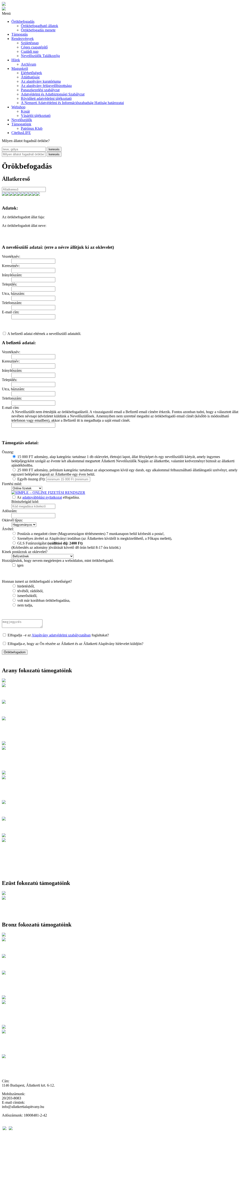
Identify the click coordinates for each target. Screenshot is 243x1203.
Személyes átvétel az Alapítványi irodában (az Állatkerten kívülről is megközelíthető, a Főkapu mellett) (94, 538)
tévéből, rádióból (29, 591)
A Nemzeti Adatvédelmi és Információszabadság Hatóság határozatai (72, 103)
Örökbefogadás (22, 21)
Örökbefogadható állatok (39, 26)
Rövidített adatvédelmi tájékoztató (46, 98)
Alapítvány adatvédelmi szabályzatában (61, 635)
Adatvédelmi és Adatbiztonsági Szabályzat (52, 94)
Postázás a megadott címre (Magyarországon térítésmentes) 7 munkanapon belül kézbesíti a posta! (90, 534)
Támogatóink (21, 124)
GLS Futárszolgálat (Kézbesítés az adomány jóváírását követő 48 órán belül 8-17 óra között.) (66, 545)
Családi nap (29, 51)
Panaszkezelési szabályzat (40, 90)
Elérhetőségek (31, 73)
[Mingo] (15, 194)
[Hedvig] (4, 194)
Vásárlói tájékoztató (36, 116)
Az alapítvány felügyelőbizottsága (46, 86)
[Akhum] (19, 194)
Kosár (25, 111)
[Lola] (26, 194)
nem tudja (24, 605)
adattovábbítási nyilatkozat (42, 497)
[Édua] (23, 194)
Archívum (28, 64)
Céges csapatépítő (34, 47)
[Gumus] (38, 194)
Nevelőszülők (21, 120)
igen (20, 565)
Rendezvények (22, 39)
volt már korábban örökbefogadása (43, 600)
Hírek (15, 60)
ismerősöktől (26, 596)
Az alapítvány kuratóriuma (41, 81)
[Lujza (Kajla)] (30, 194)
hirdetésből (25, 586)
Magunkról (19, 69)
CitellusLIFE (21, 133)
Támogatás (19, 34)
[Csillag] (11, 194)
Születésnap (30, 43)
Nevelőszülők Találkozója (40, 56)
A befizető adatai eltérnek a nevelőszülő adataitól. (44, 334)
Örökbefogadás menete (38, 30)
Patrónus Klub (31, 128)
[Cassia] (34, 194)
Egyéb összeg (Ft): (31, 479)
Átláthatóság (30, 77)
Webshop (18, 107)
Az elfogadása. (48, 497)
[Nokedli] (7, 194)
